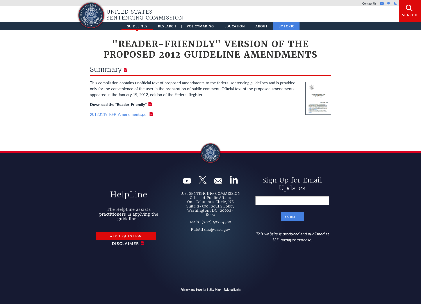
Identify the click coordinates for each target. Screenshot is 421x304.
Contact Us (369, 3)
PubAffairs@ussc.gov (210, 229)
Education (235, 26)
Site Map (215, 289)
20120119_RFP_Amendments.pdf (119, 114)
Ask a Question (126, 236)
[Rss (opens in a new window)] (234, 182)
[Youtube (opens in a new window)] (187, 182)
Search (410, 15)
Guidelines (137, 26)
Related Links (232, 289)
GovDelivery (388, 3)
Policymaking (200, 26)
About (261, 26)
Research (167, 26)
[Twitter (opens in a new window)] (203, 182)
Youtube (382, 3)
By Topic (286, 26)
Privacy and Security (193, 289)
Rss (394, 3)
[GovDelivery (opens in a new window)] (218, 182)
